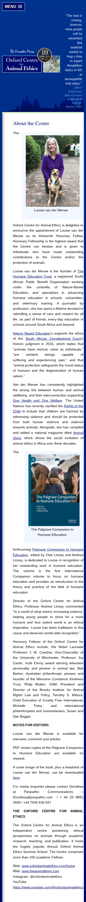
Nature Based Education (32, 333)
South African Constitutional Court (53, 338)
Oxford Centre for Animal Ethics (31, 60)
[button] (13, 6)
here (16, 778)
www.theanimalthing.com (40, 871)
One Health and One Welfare (37, 400)
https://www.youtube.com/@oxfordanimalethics (48, 887)
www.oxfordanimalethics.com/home (48, 866)
